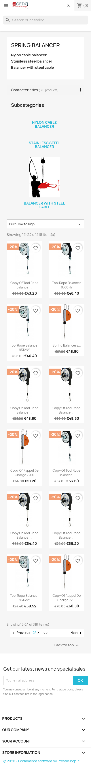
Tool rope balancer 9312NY (24, 347)
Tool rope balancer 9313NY (24, 597)
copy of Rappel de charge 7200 (24, 472)
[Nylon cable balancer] (44, 116)
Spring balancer (35, 45)
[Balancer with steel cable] (44, 177)
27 (46, 633)
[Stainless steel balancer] (44, 137)
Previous (20, 633)
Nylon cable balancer (29, 55)
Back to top (67, 645)
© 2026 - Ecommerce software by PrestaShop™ (41, 761)
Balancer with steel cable (32, 67)
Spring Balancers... (67, 345)
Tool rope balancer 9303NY (66, 285)
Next (76, 633)
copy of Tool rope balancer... (24, 285)
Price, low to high (45, 224)
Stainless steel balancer (31, 61)
